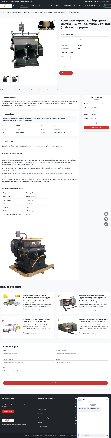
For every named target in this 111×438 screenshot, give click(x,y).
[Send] (107, 435)
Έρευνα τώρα (96, 127)
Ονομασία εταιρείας (61, 350)
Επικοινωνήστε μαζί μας (44, 418)
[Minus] (107, 400)
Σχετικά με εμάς (42, 409)
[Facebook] (96, 123)
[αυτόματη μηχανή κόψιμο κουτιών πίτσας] (28, 47)
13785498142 (94, 107)
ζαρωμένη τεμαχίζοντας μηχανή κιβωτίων (22, 12)
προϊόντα (7, 12)
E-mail (58, 359)
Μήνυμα (5, 367)
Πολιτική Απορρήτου (43, 426)
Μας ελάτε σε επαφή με (87, 6)
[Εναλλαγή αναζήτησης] (100, 5)
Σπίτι (14, 6)
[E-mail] (106, 214)
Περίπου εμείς (36, 6)
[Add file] (79, 435)
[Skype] (106, 219)
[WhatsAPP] (106, 224)
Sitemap (40, 422)
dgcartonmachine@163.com (102, 1)
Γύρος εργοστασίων (52, 6)
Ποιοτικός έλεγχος (68, 6)
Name (5, 350)
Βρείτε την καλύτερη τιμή (31, 309)
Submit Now (55, 383)
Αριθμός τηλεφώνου (8, 359)
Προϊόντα (23, 6)
